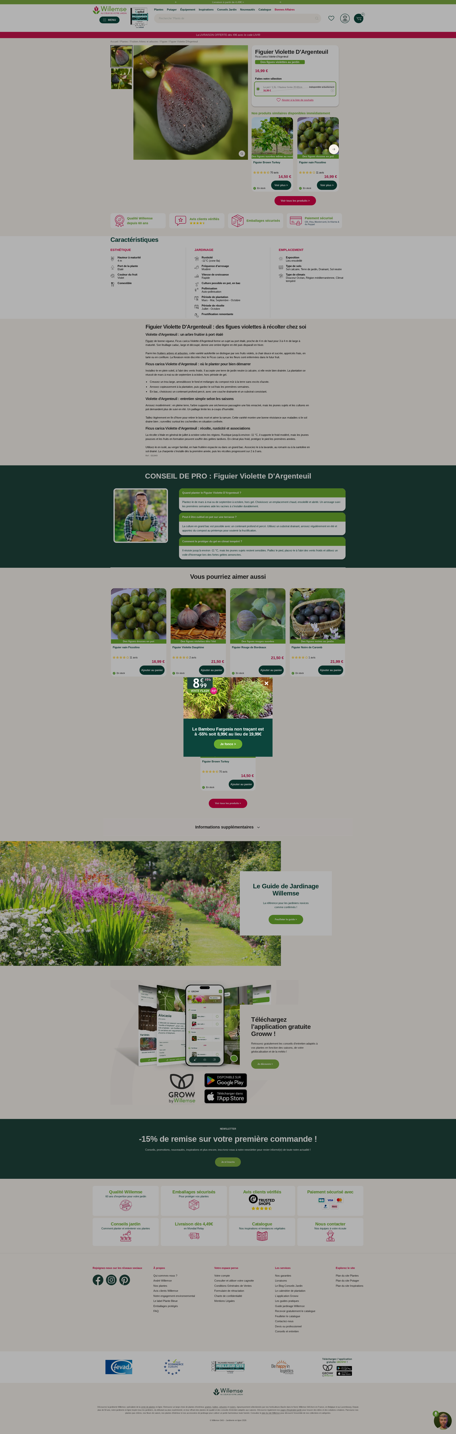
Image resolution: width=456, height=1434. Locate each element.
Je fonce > (228, 744)
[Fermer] (266, 683)
